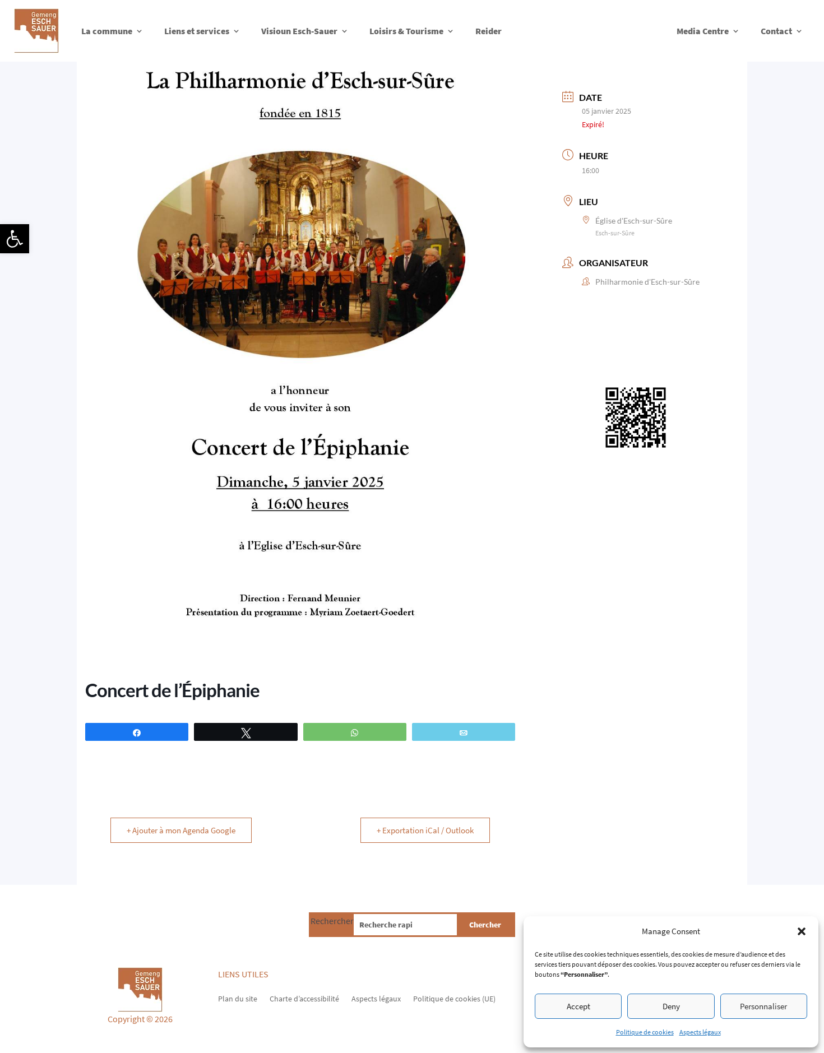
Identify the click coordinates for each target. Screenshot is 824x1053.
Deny (671, 1006)
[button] (14, 238)
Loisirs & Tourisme (406, 30)
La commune (106, 30)
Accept (578, 1006)
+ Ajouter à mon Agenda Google (181, 830)
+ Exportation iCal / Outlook (425, 830)
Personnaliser (763, 1006)
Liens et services (196, 30)
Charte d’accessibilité (304, 998)
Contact (776, 30)
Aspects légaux (700, 1032)
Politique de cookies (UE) (454, 998)
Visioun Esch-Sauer (299, 30)
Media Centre (703, 30)
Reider (488, 30)
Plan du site (237, 998)
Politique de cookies (645, 1032)
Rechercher (332, 920)
